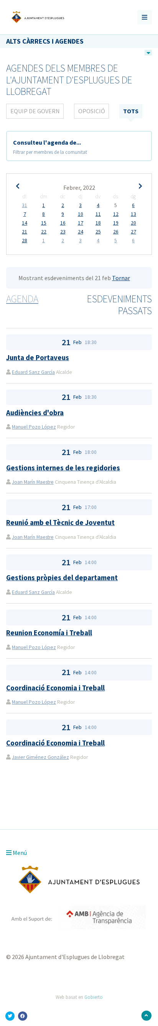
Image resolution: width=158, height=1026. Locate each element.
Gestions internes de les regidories (63, 467)
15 (43, 223)
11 (98, 214)
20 (133, 223)
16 (63, 223)
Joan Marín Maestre (33, 482)
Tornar (121, 278)
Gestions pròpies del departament (62, 577)
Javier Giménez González (40, 757)
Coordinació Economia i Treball (55, 687)
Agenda (22, 299)
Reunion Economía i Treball (49, 632)
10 (80, 214)
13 (133, 214)
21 (24, 232)
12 (115, 214)
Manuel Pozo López (34, 427)
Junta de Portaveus (37, 357)
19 (115, 223)
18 (98, 223)
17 (80, 223)
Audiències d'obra (35, 412)
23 (63, 232)
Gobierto (93, 997)
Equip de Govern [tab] (35, 111)
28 (24, 241)
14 (24, 223)
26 (115, 232)
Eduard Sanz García (33, 372)
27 (133, 232)
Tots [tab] (130, 111)
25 (98, 232)
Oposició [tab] (91, 111)
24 (80, 232)
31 (24, 205)
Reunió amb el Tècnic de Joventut (60, 522)
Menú (19, 852)
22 (43, 232)
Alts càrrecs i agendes (45, 41)
